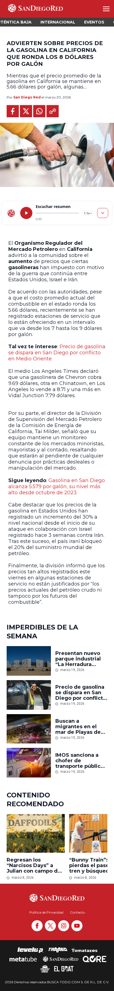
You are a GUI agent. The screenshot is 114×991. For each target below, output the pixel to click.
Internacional (57, 22)
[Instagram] (63, 925)
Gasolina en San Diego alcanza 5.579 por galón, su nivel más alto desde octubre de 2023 (56, 486)
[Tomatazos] (84, 950)
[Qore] (94, 959)
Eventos (94, 22)
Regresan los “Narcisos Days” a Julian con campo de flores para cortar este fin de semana (36, 865)
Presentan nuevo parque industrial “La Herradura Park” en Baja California (78, 659)
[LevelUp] (30, 950)
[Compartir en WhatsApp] (39, 111)
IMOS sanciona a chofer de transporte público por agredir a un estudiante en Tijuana (79, 760)
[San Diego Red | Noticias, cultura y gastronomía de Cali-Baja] (35, 9)
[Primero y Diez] (45, 968)
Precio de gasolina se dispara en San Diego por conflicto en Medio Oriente (56, 353)
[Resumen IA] (102, 213)
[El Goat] (64, 969)
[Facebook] (37, 925)
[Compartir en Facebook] (13, 111)
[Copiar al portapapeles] (52, 111)
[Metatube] (23, 959)
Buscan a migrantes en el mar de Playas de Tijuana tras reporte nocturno (78, 726)
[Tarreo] (57, 950)
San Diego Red (27, 97)
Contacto (77, 912)
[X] (50, 925)
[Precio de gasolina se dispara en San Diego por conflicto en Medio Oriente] (29, 695)
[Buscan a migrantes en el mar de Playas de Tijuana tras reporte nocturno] (29, 729)
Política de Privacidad (46, 912)
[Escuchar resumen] (26, 213)
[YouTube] (76, 925)
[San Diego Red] (61, 959)
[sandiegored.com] (11, 213)
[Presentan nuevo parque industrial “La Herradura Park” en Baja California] (29, 661)
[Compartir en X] (26, 111)
